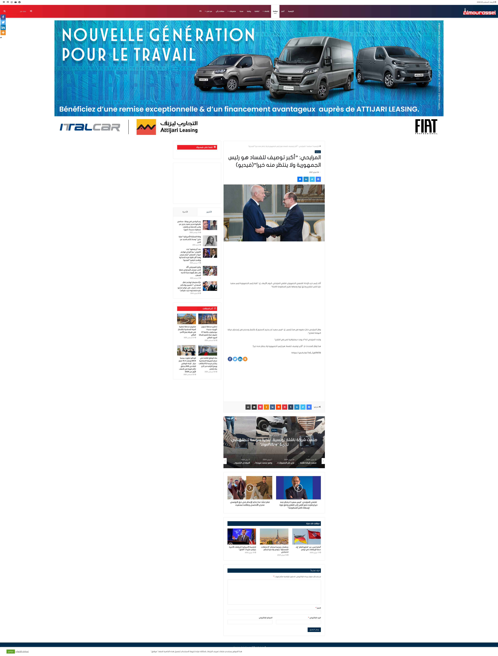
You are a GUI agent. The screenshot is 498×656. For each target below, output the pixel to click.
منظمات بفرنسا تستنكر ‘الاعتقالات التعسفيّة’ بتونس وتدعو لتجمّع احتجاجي (274, 549)
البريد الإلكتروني (314, 618)
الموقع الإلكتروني (265, 618)
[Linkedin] (240, 359)
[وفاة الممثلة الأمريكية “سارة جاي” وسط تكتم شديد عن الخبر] (210, 240)
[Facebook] (230, 359)
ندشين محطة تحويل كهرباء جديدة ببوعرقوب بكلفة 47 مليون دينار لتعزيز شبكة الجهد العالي (208, 332)
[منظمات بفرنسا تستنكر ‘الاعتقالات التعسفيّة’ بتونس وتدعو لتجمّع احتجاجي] (274, 536)
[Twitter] (235, 359)
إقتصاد (266, 11)
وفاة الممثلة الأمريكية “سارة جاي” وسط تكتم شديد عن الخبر (190, 239)
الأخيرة (185, 212)
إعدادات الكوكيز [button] (22, 651)
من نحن (209, 11)
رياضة (249, 11)
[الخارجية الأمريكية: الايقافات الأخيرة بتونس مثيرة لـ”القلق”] (241, 536)
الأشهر (209, 212)
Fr (200, 11)
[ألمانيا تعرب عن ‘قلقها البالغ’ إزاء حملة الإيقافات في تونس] (306, 536)
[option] (274, 442)
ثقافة (257, 11)
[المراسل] (479, 11)
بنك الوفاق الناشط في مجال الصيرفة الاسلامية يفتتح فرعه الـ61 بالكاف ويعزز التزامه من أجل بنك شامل (208, 363)
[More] (245, 359)
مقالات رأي (220, 11)
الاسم (318, 608)
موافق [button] (10, 651)
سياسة (275, 11)
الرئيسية (291, 11)
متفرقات (232, 11)
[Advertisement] (274, 263)
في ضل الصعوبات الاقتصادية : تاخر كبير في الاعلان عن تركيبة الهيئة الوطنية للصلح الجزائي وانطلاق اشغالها (274, 444)
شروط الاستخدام (188, 651)
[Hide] (1, 38)
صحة (241, 11)
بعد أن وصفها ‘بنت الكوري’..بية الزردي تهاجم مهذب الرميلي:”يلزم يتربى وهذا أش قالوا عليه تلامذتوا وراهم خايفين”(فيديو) (190, 254)
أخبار (282, 11)
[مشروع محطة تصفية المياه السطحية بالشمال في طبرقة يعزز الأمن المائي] (186, 319)
